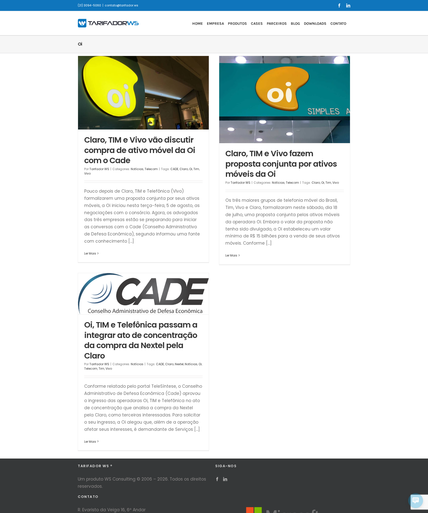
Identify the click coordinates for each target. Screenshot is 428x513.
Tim (196, 169)
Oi (190, 169)
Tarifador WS (99, 169)
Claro (184, 169)
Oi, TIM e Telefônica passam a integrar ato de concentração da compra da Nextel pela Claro (140, 340)
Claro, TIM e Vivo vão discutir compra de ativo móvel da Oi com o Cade (139, 150)
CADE (174, 169)
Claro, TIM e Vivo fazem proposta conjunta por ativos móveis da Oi (281, 164)
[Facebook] (217, 479)
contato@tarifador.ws (121, 5)
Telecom (151, 169)
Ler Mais (90, 253)
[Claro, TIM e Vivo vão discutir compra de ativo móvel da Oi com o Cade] (143, 92)
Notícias (137, 169)
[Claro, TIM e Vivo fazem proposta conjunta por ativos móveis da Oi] (284, 99)
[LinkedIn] (225, 479)
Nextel (179, 364)
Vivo (87, 173)
